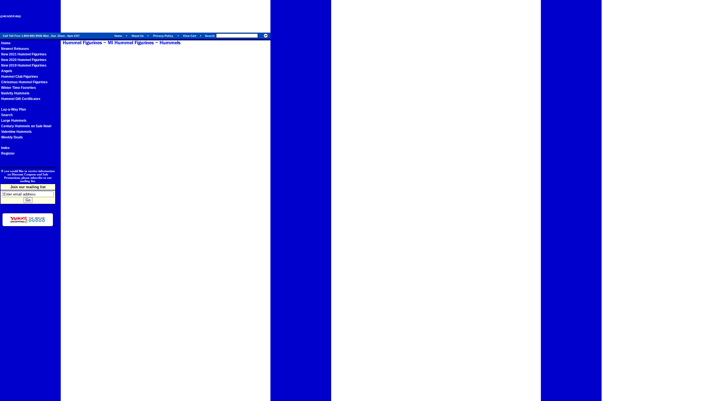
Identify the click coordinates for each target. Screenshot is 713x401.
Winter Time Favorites (18, 88)
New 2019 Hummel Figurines (24, 65)
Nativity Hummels (15, 93)
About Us (137, 35)
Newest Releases (15, 49)
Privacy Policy (163, 35)
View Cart (189, 35)
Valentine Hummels (16, 132)
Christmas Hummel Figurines (24, 82)
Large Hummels (13, 121)
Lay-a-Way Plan (13, 109)
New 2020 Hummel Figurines (24, 60)
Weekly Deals (12, 137)
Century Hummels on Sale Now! (26, 126)
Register (8, 153)
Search (7, 115)
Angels (6, 71)
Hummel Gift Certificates (20, 99)
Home (118, 35)
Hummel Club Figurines (19, 77)
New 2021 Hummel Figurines (24, 54)
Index (5, 148)
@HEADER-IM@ (10, 16)
